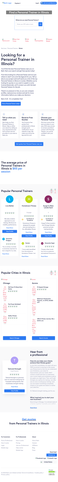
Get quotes (29, 419)
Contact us (51, 455)
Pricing (18, 443)
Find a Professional (6, 440)
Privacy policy (5, 474)
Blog (33, 448)
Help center (19, 448)
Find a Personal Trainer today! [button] (11, 104)
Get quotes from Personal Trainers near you (29, 144)
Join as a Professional (22, 445)
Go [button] (40, 24)
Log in (37, 3)
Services (3, 48)
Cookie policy (39, 473)
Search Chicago (14, 338)
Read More (33, 408)
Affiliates (35, 445)
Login (2, 445)
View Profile (9, 231)
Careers (34, 443)
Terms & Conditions (27, 473)
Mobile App (4, 448)
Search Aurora (43, 338)
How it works (5, 443)
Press (33, 450)
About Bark (35, 440)
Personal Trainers (13, 48)
